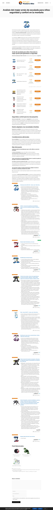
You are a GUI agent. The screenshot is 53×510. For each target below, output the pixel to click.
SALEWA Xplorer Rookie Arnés (22, 81)
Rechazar (40, 508)
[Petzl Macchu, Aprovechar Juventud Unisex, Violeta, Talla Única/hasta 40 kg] (16, 338)
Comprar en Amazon (37, 252)
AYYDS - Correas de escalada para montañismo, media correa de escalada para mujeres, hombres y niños (29, 207)
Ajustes (45, 508)
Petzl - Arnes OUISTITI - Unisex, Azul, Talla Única (29, 312)
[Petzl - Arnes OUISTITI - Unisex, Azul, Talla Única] (16, 315)
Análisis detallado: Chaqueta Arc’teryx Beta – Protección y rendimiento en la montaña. (25, 471)
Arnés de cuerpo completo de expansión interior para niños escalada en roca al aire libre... (21, 105)
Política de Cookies (27, 508)
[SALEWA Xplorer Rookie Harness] (16, 260)
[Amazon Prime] (39, 235)
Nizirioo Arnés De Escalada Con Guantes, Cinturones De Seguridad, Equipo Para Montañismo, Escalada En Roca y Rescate (30, 360)
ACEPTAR (34, 508)
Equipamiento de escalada (16, 468)
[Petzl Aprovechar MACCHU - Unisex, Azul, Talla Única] (16, 187)
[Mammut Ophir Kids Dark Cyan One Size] (16, 439)
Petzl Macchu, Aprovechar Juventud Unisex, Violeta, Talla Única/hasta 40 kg (30, 336)
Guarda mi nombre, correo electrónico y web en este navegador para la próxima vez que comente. (26, 499)
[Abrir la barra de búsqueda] (50, 3)
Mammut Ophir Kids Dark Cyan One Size (27, 436)
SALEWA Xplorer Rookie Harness (26, 257)
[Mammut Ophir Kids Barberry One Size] (16, 244)
